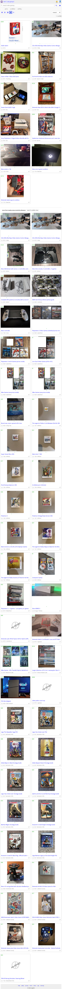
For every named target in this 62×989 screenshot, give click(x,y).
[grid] (7, 12)
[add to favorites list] (2, 48)
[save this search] (60, 5)
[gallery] (10, 12)
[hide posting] (29, 48)
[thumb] (4, 12)
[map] (13, 12)
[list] (2, 12)
